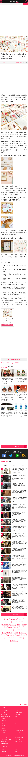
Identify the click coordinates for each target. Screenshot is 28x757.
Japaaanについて (19, 733)
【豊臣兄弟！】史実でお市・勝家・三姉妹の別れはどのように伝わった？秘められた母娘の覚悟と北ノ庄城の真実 (19, 600)
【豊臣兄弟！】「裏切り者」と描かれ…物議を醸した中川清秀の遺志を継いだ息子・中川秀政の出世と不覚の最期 (19, 586)
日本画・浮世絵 (18, 712)
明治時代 (18, 630)
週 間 (14, 465)
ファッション (5, 714)
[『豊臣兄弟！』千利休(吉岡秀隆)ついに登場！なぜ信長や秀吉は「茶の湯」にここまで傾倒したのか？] (6, 551)
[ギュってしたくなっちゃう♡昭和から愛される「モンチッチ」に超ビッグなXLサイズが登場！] (7, 373)
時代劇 (16, 627)
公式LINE (17, 455)
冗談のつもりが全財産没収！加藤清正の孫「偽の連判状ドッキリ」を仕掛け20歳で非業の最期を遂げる (19, 608)
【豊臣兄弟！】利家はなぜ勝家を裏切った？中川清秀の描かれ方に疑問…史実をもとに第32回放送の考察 (19, 506)
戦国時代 (14, 619)
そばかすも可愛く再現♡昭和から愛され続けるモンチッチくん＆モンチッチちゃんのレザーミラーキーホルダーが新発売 (7, 397)
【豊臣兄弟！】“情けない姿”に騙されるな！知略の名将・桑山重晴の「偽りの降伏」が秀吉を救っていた (19, 477)
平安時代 (8, 622)
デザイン (10, 632)
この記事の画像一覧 (14, 359)
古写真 (3, 725)
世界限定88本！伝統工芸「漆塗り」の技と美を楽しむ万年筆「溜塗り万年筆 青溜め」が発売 (7, 414)
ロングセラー (6, 624)
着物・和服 (17, 714)
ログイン (20, 4)
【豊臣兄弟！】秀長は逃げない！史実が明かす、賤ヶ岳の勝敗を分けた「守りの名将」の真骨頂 (19, 484)
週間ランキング (18, 741)
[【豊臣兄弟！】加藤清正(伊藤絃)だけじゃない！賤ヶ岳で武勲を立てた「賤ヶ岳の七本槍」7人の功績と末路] (6, 500)
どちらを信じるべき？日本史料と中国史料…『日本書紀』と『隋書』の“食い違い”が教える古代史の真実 (19, 513)
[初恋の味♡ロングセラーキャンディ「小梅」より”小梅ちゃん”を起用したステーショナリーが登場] (20, 389)
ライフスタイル (4, 62)
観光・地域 (4, 721)
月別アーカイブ (18, 739)
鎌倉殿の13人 (14, 640)
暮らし (3, 723)
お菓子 (24, 624)
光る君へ (15, 638)
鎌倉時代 (24, 635)
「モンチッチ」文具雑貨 (7, 319)
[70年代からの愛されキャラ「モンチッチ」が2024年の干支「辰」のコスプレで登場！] (20, 373)
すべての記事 (5, 710)
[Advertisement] (14, 20)
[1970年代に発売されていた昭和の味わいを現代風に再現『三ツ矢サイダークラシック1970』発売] (20, 407)
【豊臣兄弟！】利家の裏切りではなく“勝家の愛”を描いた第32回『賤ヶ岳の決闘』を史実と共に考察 (19, 521)
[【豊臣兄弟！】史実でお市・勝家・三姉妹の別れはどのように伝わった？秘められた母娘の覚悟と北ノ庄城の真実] (6, 602)
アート (3, 712)
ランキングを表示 (13, 614)
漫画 (11, 627)
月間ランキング (5, 743)
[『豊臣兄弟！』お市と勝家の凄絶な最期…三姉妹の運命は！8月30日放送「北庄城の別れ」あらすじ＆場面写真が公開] (6, 594)
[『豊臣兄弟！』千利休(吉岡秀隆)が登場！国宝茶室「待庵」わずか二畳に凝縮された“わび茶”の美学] (6, 493)
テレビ (22, 627)
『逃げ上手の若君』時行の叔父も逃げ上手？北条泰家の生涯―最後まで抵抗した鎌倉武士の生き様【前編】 (19, 528)
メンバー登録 (25, 4)
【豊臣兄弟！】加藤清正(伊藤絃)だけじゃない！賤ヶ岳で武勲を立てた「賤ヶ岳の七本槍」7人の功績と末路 (19, 499)
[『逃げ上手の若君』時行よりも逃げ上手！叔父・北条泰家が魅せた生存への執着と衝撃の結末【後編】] (6, 558)
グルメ (3, 718)
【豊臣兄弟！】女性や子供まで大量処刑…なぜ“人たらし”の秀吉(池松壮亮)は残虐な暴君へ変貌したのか (19, 542)
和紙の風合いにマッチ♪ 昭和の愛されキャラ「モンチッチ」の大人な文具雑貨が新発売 (14, 56)
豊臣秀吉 (4, 635)
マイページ (4, 737)
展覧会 (18, 635)
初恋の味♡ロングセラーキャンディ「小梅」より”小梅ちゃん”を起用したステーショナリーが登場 (20, 396)
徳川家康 (24, 630)
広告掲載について (6, 735)
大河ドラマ (21, 619)
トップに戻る (24, 704)
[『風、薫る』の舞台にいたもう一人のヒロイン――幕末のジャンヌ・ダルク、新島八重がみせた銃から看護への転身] (6, 471)
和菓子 (16, 718)
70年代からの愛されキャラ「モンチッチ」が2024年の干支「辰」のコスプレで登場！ (20, 380)
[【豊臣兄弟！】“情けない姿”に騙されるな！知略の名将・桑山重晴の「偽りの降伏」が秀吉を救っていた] (6, 478)
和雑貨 (16, 716)
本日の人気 (4, 741)
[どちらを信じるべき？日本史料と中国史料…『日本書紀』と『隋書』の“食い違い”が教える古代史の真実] (6, 515)
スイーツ (14, 624)
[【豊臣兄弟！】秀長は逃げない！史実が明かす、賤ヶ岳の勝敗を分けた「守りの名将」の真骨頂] (6, 485)
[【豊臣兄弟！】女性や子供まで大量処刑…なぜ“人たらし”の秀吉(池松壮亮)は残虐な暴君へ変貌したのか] (6, 544)
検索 (26, 1)
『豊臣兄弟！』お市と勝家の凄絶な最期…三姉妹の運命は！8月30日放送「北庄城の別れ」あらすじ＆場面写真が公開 (19, 593)
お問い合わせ (18, 735)
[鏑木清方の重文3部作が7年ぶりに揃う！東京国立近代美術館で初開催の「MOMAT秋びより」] (6, 573)
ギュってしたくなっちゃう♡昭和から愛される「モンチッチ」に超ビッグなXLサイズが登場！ (7, 380)
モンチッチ (4, 362)
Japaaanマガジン (19, 730)
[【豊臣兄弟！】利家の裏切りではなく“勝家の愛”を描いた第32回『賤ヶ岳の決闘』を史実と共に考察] (6, 522)
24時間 (5, 465)
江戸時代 (7, 619)
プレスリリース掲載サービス (13, 447)
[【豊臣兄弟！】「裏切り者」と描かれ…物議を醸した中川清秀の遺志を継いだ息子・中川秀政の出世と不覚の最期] (6, 587)
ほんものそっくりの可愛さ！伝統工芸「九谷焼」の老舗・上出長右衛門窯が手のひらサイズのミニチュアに (19, 564)
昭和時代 (17, 362)
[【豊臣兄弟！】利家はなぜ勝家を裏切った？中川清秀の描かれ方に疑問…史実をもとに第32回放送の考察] (6, 507)
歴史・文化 (17, 723)
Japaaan (14, 1)
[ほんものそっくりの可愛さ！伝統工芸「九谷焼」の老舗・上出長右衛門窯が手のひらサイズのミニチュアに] (6, 565)
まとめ (16, 710)
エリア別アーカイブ (6, 739)
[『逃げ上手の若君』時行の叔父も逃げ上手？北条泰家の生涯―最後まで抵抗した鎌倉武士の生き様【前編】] (6, 529)
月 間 (23, 465)
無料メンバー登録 (19, 737)
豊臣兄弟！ (23, 632)
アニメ (14, 622)
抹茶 (5, 632)
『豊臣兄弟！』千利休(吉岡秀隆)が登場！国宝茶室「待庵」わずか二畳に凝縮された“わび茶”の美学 (19, 491)
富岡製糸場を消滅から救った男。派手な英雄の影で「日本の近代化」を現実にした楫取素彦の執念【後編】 (19, 579)
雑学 (19, 624)
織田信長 (11, 630)
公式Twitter (10, 455)
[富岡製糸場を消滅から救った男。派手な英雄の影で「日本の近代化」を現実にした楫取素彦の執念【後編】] (6, 580)
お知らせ (4, 733)
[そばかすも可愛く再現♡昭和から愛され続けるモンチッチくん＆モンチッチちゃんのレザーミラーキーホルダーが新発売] (7, 389)
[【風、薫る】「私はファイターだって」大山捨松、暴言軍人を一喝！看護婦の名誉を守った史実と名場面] (6, 536)
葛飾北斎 (21, 638)
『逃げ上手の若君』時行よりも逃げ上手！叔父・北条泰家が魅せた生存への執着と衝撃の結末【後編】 (19, 557)
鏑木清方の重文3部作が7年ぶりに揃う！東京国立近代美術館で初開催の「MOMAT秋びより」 (19, 571)
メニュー (1, 1)
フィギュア (11, 635)
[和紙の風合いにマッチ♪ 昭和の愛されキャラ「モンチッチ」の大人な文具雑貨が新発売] (14, 44)
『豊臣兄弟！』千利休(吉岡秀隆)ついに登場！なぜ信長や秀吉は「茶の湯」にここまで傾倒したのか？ (19, 549)
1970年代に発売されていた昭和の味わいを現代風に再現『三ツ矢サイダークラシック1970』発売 (20, 414)
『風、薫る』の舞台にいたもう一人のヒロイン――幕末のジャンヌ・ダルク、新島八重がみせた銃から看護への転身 (19, 470)
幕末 (6, 627)
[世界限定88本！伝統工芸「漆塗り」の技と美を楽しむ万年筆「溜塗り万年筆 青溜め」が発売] (7, 407)
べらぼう (4, 630)
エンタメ (17, 721)
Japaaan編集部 (19, 62)
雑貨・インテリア (6, 716)
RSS (24, 455)
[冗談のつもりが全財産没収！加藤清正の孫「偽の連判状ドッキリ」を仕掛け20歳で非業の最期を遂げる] (6, 609)
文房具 (11, 362)
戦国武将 (21, 622)
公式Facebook (4, 455)
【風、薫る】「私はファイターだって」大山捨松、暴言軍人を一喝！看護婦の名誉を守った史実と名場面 (19, 535)
